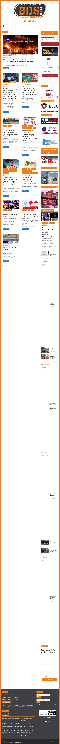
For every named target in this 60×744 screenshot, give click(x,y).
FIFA (6, 726)
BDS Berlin (30, 21)
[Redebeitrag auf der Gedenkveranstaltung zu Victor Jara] (45, 496)
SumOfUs (23, 732)
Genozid (18, 726)
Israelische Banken (15, 728)
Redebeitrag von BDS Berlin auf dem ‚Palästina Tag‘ (53, 253)
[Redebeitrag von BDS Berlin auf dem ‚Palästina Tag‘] (45, 254)
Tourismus (27, 732)
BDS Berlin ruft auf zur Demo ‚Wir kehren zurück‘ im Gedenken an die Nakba (53, 357)
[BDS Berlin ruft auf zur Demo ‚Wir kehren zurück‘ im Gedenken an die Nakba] (45, 358)
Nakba (32, 730)
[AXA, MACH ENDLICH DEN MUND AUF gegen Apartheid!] (30, 204)
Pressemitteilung (12, 82)
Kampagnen (25, 25)
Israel (11, 728)
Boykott (27, 723)
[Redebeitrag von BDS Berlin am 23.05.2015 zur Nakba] (45, 599)
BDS (5, 723)
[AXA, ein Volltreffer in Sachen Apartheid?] (11, 204)
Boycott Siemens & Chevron (27, 128)
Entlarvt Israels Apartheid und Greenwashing (27, 179)
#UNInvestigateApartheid (20, 718)
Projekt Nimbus (10, 732)
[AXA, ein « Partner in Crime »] (11, 238)
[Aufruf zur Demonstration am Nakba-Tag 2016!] (45, 543)
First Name (43, 662)
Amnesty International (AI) (14, 720)
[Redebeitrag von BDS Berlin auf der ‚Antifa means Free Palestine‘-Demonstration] (49, 216)
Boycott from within (23, 723)
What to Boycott (29, 130)
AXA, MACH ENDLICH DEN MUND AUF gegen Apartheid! (30, 216)
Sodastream (19, 732)
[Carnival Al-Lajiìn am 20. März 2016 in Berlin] (45, 551)
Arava (33, 720)
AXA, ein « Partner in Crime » (10, 248)
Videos (35, 25)
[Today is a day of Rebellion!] (45, 350)
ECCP (31, 25)
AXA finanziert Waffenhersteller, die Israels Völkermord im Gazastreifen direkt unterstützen (19, 61)
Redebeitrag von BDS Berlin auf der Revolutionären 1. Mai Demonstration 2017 (53, 406)
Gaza (14, 726)
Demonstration (45, 223)
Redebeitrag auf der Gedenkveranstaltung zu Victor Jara (53, 494)
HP (28, 726)
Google (21, 726)
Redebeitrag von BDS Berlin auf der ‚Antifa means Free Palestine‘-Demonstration (49, 232)
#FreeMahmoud (5, 718)
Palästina (6, 732)
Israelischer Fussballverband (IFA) (13, 730)
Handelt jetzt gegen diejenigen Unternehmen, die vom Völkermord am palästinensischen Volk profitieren (30, 139)
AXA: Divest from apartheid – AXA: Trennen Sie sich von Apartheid (10, 133)
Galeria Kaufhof (10, 726)
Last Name (43, 669)
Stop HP (24, 130)
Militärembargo (51, 223)
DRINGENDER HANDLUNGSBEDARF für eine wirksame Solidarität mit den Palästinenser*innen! (10, 181)
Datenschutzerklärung (6, 713)
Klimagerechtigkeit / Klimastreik (28, 173)
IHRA (7, 728)
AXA (2, 723)
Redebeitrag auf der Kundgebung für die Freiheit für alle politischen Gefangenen (53, 302)
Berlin (17, 723)
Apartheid (22, 720)
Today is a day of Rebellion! (53, 349)
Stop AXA (10, 55)
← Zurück (4, 265)
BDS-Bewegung (8, 723)
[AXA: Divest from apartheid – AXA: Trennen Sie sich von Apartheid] (11, 121)
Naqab (3, 732)
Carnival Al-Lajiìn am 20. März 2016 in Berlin (53, 550)
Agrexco (3, 720)
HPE (30, 726)
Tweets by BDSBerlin (25, 735)
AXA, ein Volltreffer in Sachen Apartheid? (10, 215)
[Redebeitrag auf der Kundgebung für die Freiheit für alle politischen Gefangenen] (45, 303)
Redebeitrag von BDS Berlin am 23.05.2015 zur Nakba (53, 598)
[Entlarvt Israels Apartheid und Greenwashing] (30, 163)
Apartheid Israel (29, 720)
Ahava (6, 720)
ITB (25, 730)
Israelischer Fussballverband (25, 728)
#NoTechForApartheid (11, 718)
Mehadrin (28, 730)
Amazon (8, 720)
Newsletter (41, 25)
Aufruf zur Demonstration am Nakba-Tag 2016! (53, 543)
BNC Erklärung (5, 82)
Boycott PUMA (30, 126)
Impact (9, 728)
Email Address (44, 655)
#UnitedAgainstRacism (28, 718)
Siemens (14, 732)
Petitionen (5, 126)
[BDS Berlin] (3, 26)
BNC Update (5, 55)
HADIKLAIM (25, 726)
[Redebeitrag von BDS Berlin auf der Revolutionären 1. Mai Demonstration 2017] (45, 407)
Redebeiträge (45, 225)
